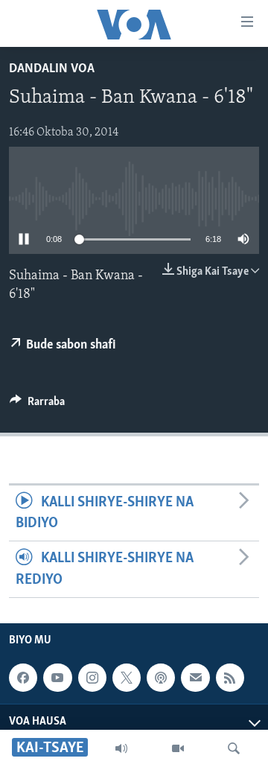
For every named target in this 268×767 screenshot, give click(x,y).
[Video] (178, 748)
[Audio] (121, 748)
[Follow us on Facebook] (23, 677)
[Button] (37, 405)
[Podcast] (161, 677)
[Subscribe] (195, 677)
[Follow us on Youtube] (57, 677)
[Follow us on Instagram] (92, 677)
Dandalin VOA (52, 69)
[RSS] (230, 677)
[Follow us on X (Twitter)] (126, 677)
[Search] (233, 748)
